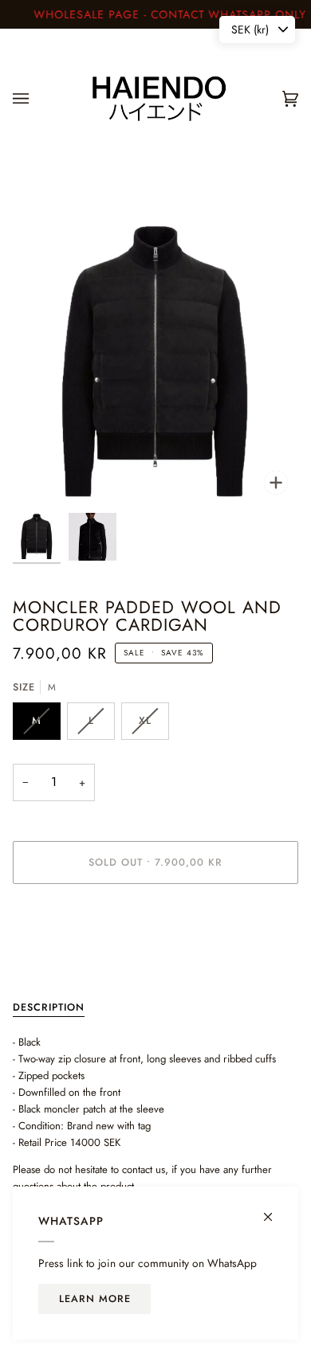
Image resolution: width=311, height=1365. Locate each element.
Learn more (95, 1299)
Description (49, 1007)
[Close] (274, 1210)
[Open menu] (37, 99)
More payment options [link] (62, 957)
